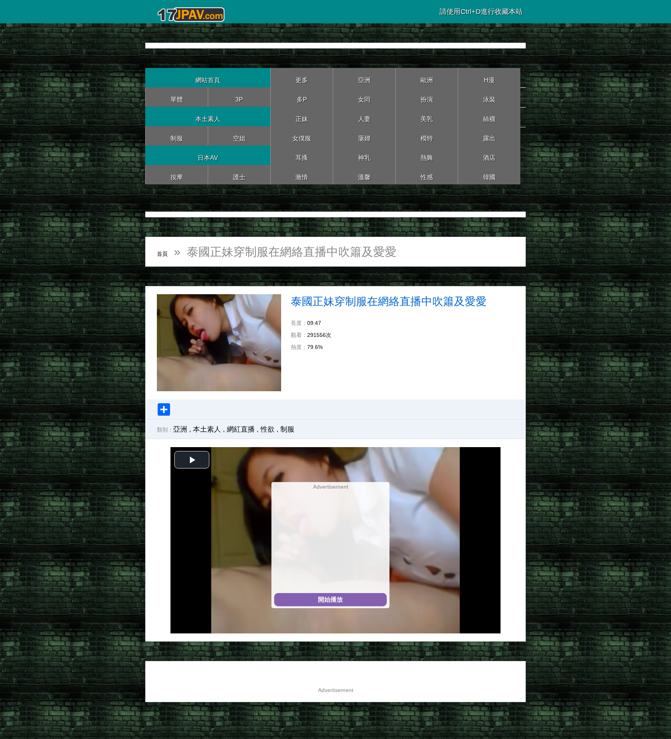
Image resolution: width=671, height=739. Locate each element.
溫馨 (364, 174)
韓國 (489, 174)
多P (301, 97)
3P (239, 97)
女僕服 (302, 136)
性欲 (268, 429)
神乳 (364, 155)
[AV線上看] (192, 11)
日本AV (208, 155)
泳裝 (489, 97)
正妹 (302, 116)
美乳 (427, 116)
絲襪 (489, 116)
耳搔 (302, 155)
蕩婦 (364, 136)
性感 (427, 174)
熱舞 (427, 155)
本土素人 (208, 116)
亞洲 (364, 77)
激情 (302, 174)
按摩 (177, 174)
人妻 (364, 116)
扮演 (427, 97)
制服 (177, 136)
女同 (364, 97)
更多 (302, 77)
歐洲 (427, 77)
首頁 (168, 251)
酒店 (489, 155)
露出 (489, 136)
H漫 (489, 77)
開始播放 (330, 599)
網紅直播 (241, 429)
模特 (427, 136)
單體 (177, 97)
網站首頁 (208, 77)
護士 (239, 174)
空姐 (239, 136)
